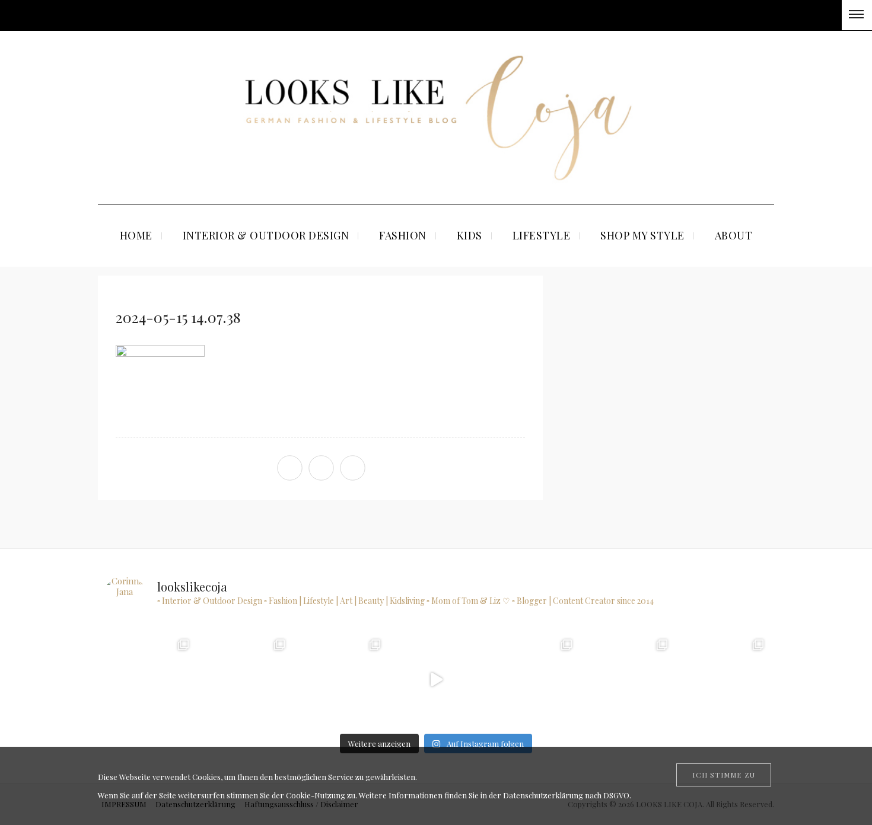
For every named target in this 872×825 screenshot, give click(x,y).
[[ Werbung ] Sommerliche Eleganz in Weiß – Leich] (340, 679)
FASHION (403, 235)
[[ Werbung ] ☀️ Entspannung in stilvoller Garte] (627, 679)
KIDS (469, 235)
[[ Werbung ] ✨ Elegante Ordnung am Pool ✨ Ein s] (723, 679)
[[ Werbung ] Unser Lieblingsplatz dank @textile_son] (435, 679)
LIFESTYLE (542, 235)
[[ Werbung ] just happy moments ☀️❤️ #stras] (148, 679)
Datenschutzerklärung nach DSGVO (566, 795)
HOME (136, 235)
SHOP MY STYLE (642, 235)
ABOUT (734, 235)
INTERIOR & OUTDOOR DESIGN (266, 235)
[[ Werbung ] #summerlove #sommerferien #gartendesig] (244, 679)
